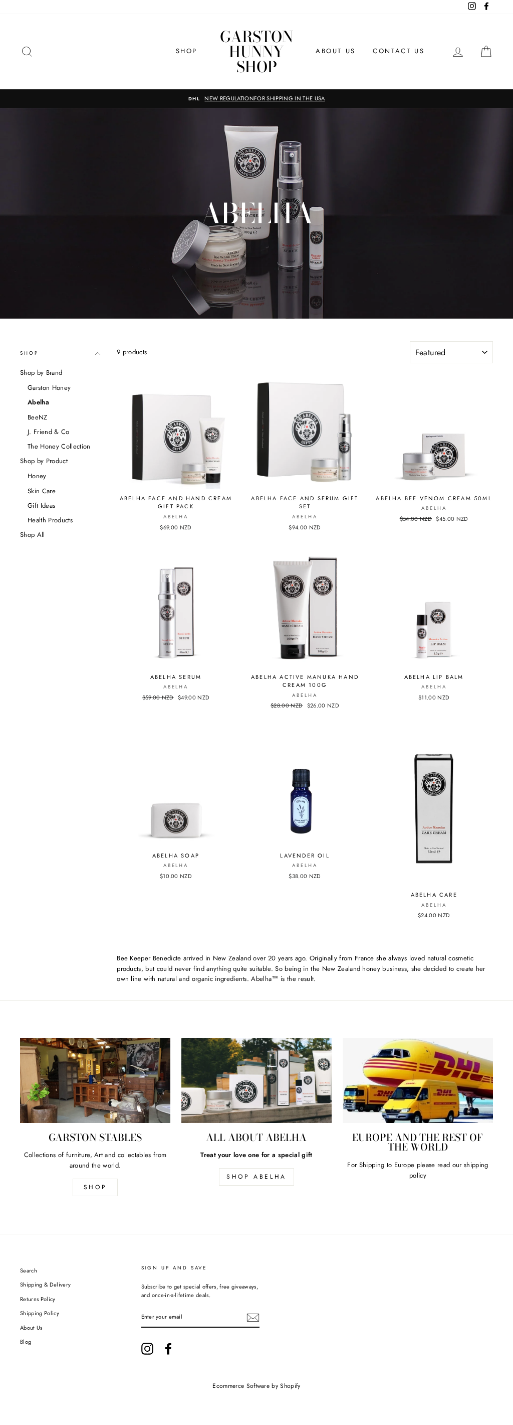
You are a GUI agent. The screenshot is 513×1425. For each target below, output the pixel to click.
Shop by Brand (41, 372)
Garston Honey (49, 387)
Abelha (38, 402)
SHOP (186, 51)
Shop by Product (44, 461)
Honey (37, 476)
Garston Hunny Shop (256, 51)
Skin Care (42, 491)
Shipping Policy (39, 1313)
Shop (29, 353)
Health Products (50, 520)
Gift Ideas (41, 505)
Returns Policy (38, 1299)
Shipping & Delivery (45, 1284)
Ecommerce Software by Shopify (256, 1385)
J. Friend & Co (49, 432)
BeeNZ (38, 417)
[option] (256, 98)
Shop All (32, 534)
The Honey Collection (59, 446)
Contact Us (398, 51)
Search (28, 1270)
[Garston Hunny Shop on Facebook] (168, 1349)
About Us (336, 51)
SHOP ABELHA (256, 1176)
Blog (25, 1342)
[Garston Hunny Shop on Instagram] (147, 1349)
